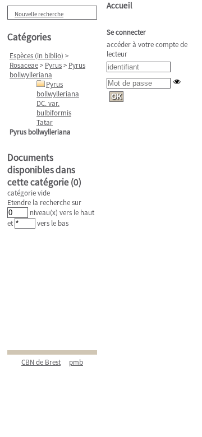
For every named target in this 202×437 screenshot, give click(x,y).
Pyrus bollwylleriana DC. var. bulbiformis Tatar (57, 103)
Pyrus (53, 65)
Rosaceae (24, 65)
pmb (76, 362)
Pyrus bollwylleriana (47, 70)
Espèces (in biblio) (36, 56)
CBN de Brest (41, 362)
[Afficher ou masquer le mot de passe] (177, 81)
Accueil (119, 5)
